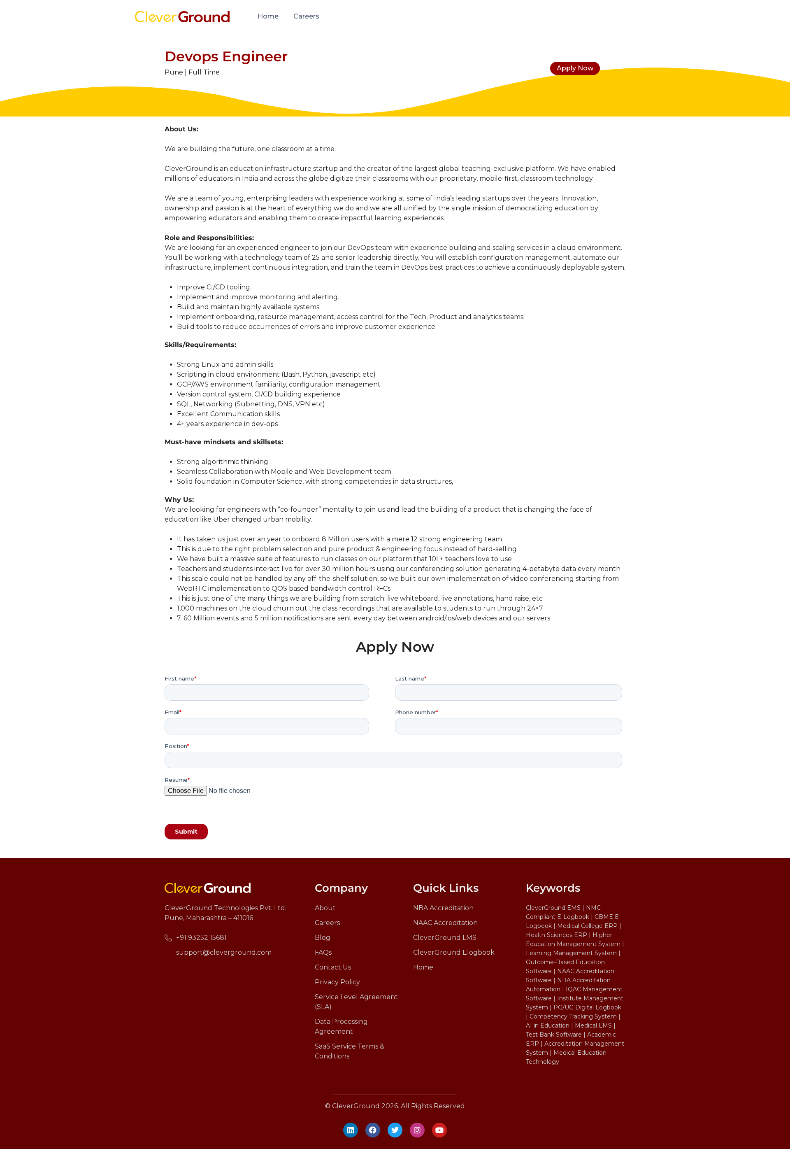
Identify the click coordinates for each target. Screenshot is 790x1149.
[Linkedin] (350, 1130)
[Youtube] (439, 1130)
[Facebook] (372, 1130)
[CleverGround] (182, 16)
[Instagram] (417, 1130)
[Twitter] (395, 1130)
